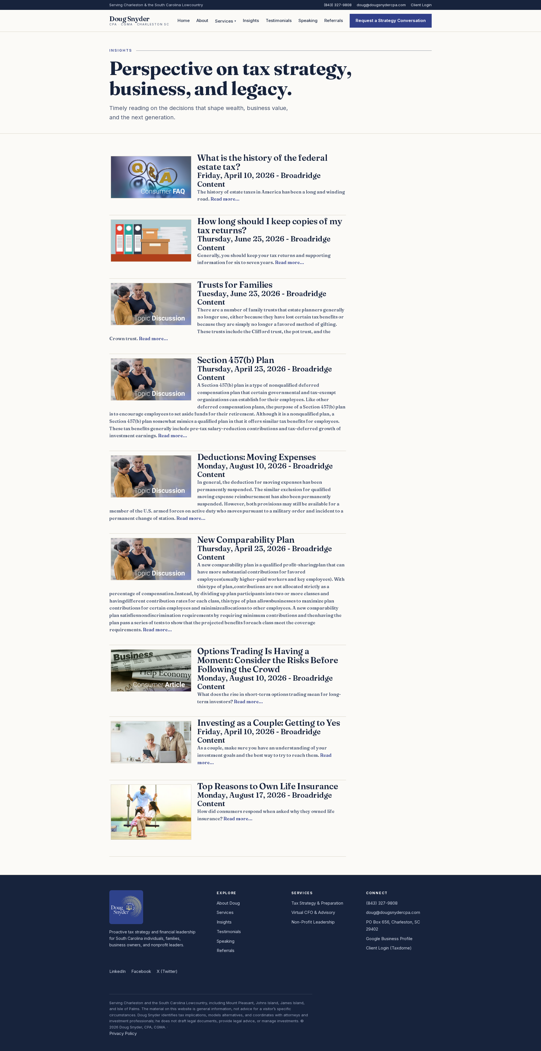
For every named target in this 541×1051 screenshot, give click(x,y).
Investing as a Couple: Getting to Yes (268, 722)
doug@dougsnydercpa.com (381, 5)
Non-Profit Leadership (313, 922)
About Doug (228, 903)
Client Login (421, 5)
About (202, 20)
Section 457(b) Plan (235, 360)
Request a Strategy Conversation (391, 20)
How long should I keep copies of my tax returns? (269, 226)
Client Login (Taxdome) (389, 948)
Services (224, 21)
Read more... (225, 199)
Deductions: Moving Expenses (256, 457)
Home (184, 20)
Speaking (308, 20)
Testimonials (279, 20)
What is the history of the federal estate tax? (262, 162)
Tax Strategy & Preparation (317, 903)
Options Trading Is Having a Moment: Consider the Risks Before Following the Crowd (267, 660)
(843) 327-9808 (338, 5)
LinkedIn (117, 971)
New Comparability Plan (245, 539)
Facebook (141, 971)
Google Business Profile (389, 938)
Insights (251, 20)
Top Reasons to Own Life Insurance (267, 786)
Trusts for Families (234, 284)
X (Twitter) (167, 971)
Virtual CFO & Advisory (313, 912)
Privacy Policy (123, 1033)
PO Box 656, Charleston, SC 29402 (393, 925)
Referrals (333, 20)
